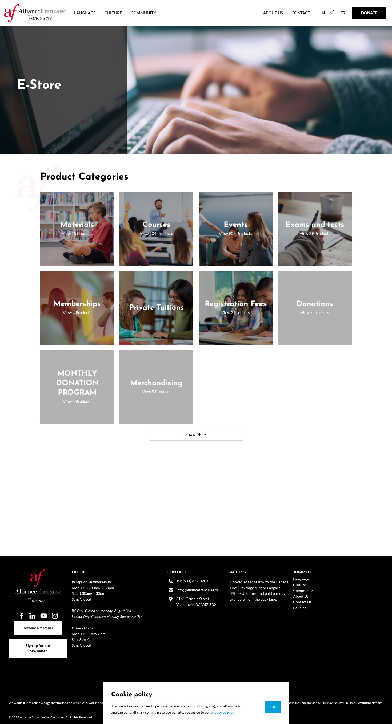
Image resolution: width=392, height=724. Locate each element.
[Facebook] (21, 616)
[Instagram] (55, 616)
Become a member (38, 624)
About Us (273, 12)
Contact (300, 12)
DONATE (361, 10)
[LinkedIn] (32, 616)
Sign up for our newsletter (38, 642)
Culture (113, 12)
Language (85, 12)
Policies (299, 607)
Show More (195, 434)
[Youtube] (43, 616)
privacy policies (222, 712)
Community (143, 12)
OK (272, 707)
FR (339, 10)
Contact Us (302, 602)
